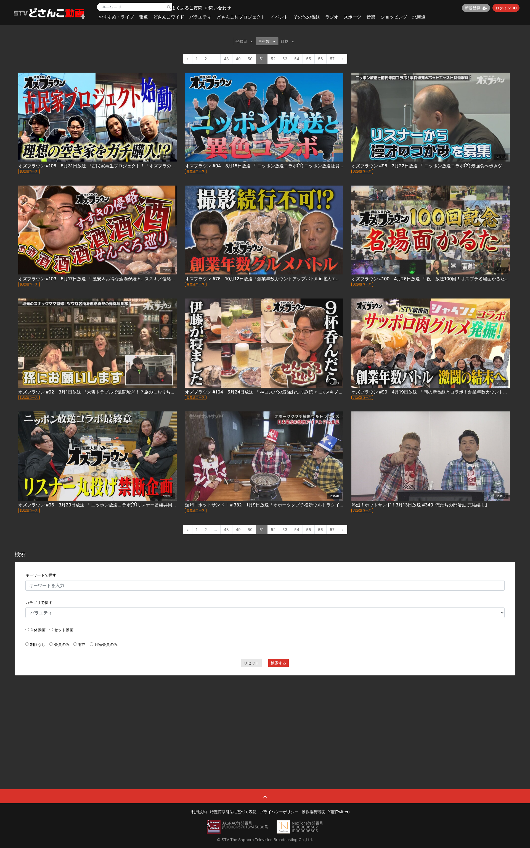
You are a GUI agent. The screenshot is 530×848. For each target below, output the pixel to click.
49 (238, 58)
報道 (143, 17)
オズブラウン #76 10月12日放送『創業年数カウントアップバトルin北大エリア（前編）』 (276, 278)
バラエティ (200, 17)
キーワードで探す (40, 575)
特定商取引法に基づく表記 (233, 811)
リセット (251, 663)
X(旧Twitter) (339, 811)
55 (308, 58)
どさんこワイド (168, 17)
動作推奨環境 (313, 811)
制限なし (38, 644)
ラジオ (331, 17)
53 (284, 58)
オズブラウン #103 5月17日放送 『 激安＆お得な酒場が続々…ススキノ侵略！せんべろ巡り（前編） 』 (121, 278)
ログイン (503, 8)
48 (226, 58)
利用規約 (199, 811)
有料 (82, 644)
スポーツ (352, 17)
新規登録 (472, 8)
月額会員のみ (106, 644)
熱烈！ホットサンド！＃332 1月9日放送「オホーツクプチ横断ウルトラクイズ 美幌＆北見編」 (282, 505)
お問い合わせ (218, 7)
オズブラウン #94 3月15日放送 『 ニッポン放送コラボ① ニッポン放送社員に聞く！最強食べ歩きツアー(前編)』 (299, 165)
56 (320, 58)
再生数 (264, 41)
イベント (279, 17)
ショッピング (394, 17)
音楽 (371, 17)
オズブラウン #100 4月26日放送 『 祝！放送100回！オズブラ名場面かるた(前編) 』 (437, 278)
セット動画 (63, 629)
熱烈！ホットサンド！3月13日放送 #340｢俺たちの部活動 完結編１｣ (419, 505)
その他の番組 (306, 17)
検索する (278, 663)
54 (296, 58)
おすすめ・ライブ (116, 17)
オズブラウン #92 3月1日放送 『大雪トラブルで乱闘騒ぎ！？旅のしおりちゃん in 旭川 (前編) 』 (115, 392)
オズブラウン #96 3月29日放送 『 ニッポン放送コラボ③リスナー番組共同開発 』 (102, 505)
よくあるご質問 (186, 7)
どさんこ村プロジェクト (241, 17)
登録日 (241, 41)
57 (332, 58)
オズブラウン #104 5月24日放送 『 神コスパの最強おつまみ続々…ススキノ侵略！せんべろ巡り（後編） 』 (293, 392)
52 (273, 58)
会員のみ (62, 644)
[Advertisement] (265, 719)
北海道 (419, 17)
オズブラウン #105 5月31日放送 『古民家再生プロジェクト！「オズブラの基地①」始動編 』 (113, 165)
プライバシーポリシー (279, 811)
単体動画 (38, 629)
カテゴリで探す (38, 602)
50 (250, 58)
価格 (284, 41)
